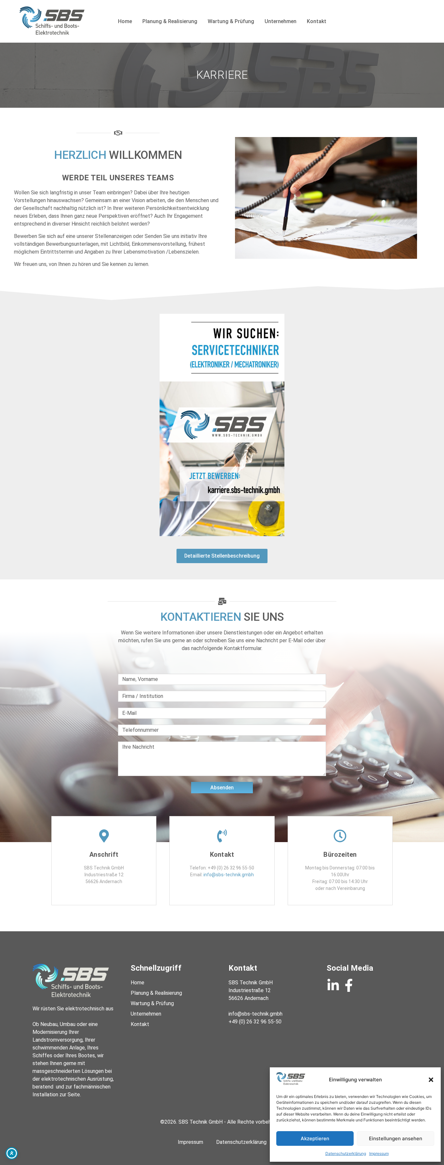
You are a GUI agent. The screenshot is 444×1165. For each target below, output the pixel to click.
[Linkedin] (333, 985)
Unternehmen (280, 21)
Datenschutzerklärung (345, 1153)
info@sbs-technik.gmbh (228, 874)
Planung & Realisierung (169, 21)
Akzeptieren (315, 1138)
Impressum (379, 1153)
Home (125, 21)
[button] (431, 1079)
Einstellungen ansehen (395, 1138)
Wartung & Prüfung (231, 21)
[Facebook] (348, 985)
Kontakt (316, 21)
